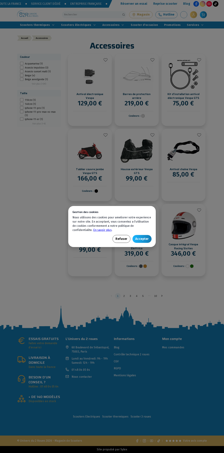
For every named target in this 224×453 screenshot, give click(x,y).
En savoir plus (102, 230)
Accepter (142, 239)
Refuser (121, 239)
